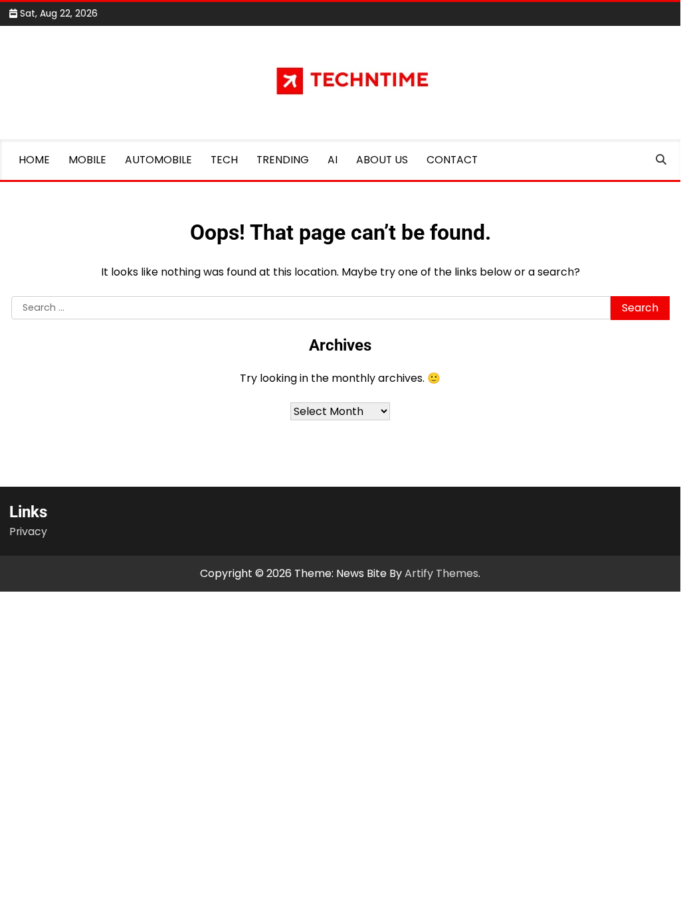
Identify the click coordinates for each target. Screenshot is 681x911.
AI (333, 159)
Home (34, 159)
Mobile (87, 159)
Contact (452, 159)
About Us (382, 159)
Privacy (28, 531)
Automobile (158, 159)
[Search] (661, 160)
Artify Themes (441, 573)
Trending (282, 159)
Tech (224, 159)
